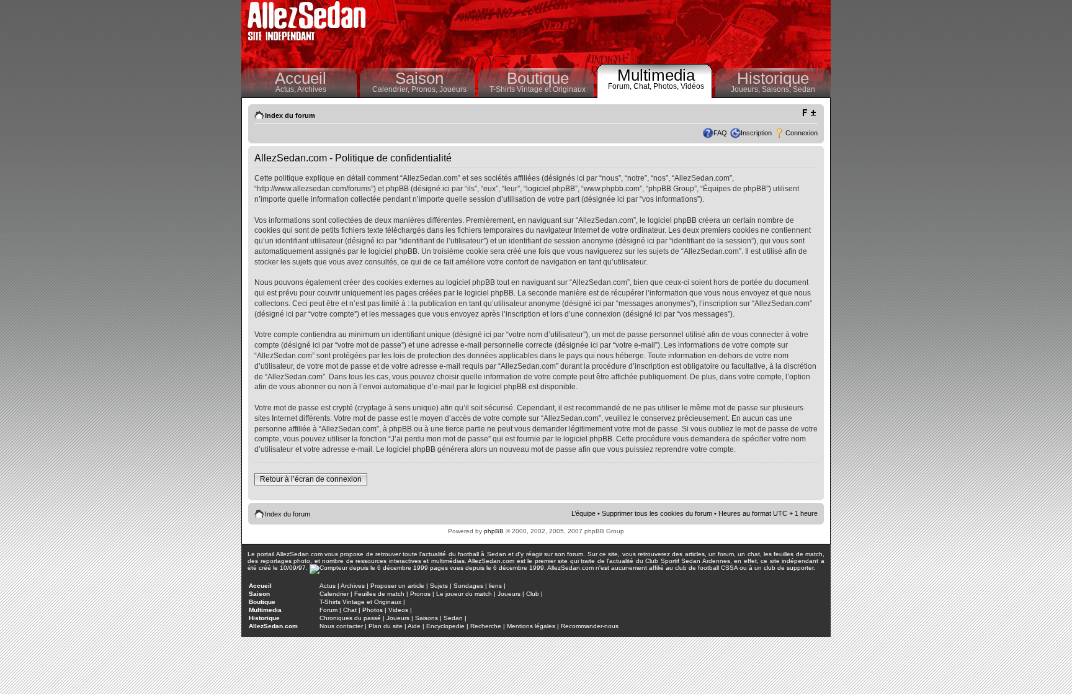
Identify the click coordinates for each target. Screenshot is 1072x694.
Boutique (538, 78)
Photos (372, 609)
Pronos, (425, 89)
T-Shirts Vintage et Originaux (537, 89)
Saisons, (777, 89)
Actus (327, 585)
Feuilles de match (379, 593)
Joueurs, (746, 89)
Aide (414, 626)
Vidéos (692, 86)
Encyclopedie (445, 626)
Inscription (756, 133)
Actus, (286, 89)
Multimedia (656, 75)
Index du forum (290, 115)
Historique (773, 78)
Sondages (468, 585)
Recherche (485, 626)
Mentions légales (531, 626)
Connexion (801, 133)
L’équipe (583, 513)
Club (532, 593)
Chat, (643, 86)
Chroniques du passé (350, 618)
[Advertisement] (602, 31)
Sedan (804, 89)
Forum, (620, 86)
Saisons (426, 618)
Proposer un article (397, 585)
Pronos (420, 593)
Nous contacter (341, 626)
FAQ (720, 133)
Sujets (439, 585)
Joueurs (453, 89)
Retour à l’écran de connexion (311, 479)
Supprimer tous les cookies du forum (657, 513)
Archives (311, 89)
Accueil (300, 78)
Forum (328, 609)
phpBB (494, 531)
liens (495, 585)
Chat (350, 609)
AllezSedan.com (273, 626)
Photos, (667, 86)
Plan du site (385, 626)
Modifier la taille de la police (809, 113)
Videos (398, 609)
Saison (419, 78)
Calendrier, (391, 89)
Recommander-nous (590, 626)
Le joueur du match (464, 593)
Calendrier (334, 593)
